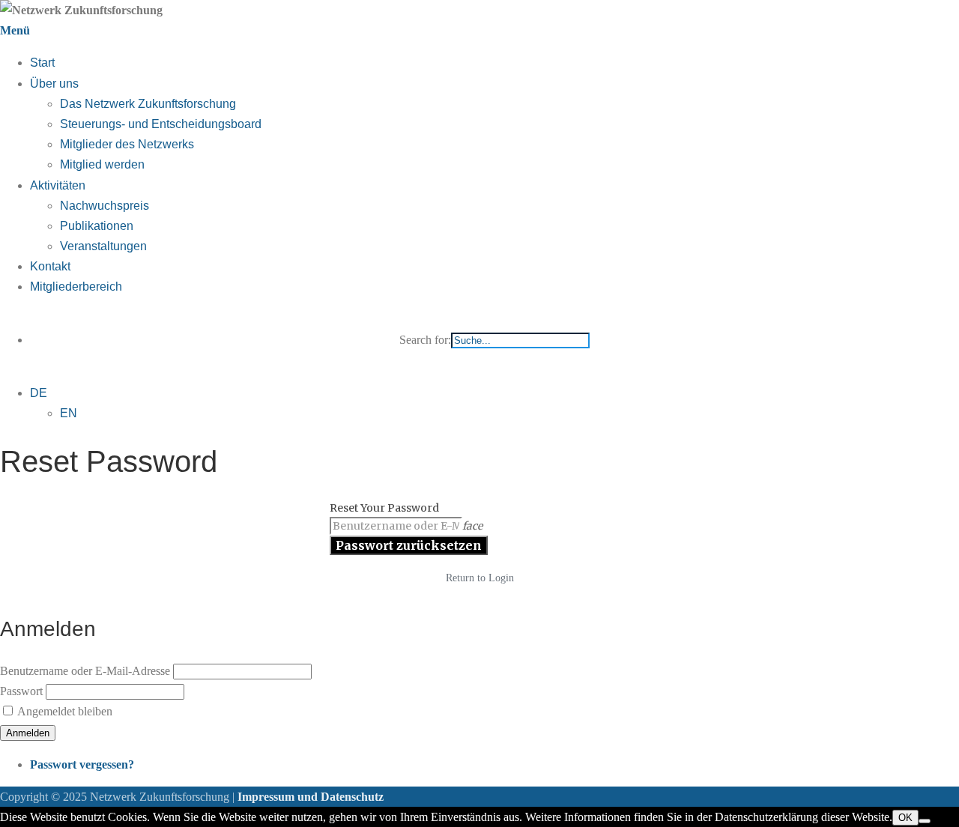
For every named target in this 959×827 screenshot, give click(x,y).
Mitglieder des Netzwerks (127, 144)
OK (905, 817)
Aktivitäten (57, 185)
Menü (15, 30)
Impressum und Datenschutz (311, 796)
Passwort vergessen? (82, 764)
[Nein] (925, 821)
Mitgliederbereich (76, 286)
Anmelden (27, 733)
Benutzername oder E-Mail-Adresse (85, 670)
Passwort (21, 691)
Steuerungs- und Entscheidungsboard (160, 124)
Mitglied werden (102, 164)
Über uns (54, 83)
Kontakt (50, 266)
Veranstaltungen (103, 246)
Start (42, 62)
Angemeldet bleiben (64, 711)
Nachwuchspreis (104, 205)
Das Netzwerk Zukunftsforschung (148, 103)
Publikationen (96, 225)
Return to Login (480, 578)
